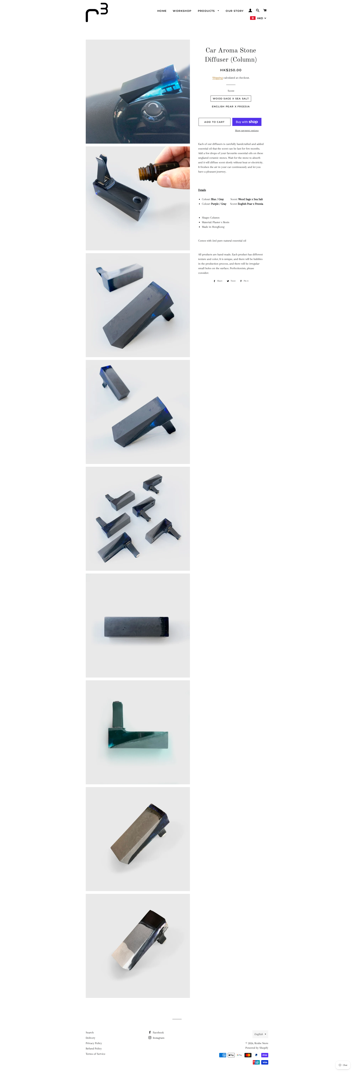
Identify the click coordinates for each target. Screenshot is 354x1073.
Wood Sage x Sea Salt (231, 98)
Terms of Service (95, 1054)
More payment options (247, 130)
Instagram (158, 1037)
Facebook (158, 1032)
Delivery (90, 1037)
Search (90, 1032)
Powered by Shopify (256, 1047)
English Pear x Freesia (231, 106)
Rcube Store (261, 1043)
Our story (235, 11)
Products (207, 11)
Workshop (182, 11)
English (258, 1034)
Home (162, 11)
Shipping (217, 77)
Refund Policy (94, 1048)
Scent (231, 90)
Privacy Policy (94, 1043)
